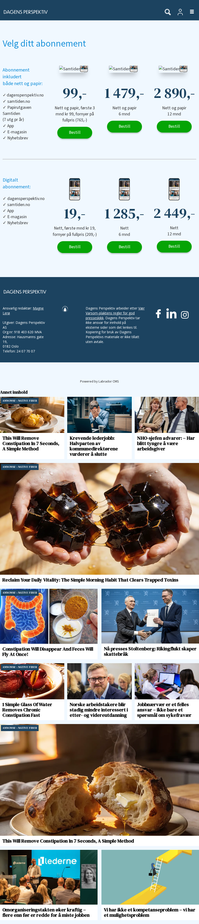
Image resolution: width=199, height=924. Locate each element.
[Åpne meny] (189, 12)
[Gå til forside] (79, 12)
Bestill (75, 132)
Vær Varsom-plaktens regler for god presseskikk (115, 313)
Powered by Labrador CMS (99, 381)
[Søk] (167, 12)
